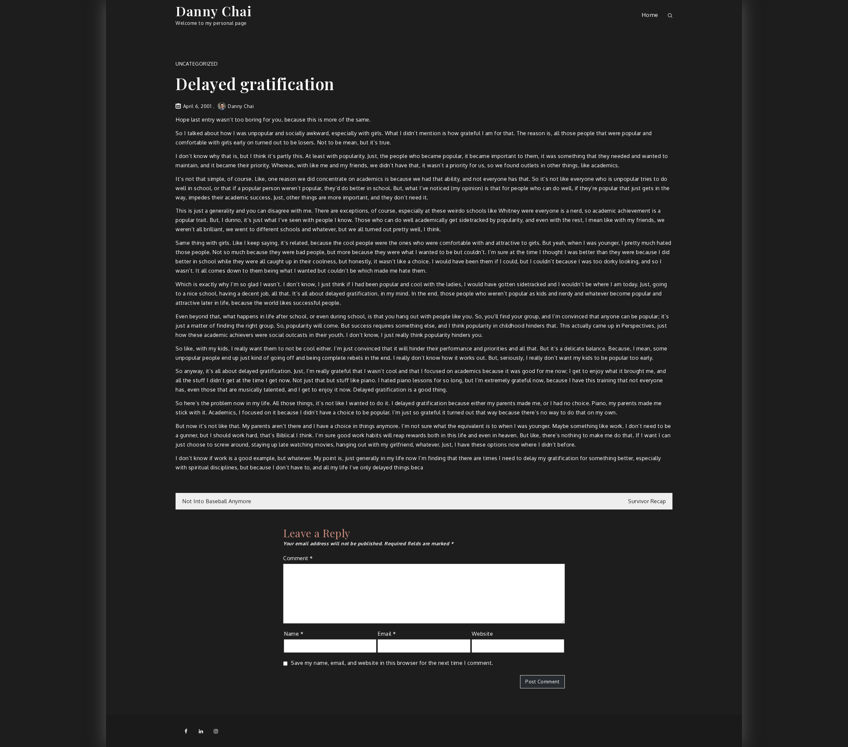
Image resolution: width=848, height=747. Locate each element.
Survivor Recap (647, 501)
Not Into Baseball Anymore (216, 501)
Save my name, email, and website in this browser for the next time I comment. (392, 663)
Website (482, 633)
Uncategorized (197, 64)
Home (650, 14)
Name (293, 633)
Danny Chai (214, 11)
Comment (298, 558)
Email (387, 633)
